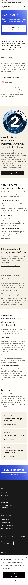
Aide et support (5, 519)
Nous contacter (5, 522)
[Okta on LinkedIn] (8, 552)
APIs (3, 41)
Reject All (14, 576)
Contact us (7, 543)
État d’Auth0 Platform (7, 528)
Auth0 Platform (5, 496)
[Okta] (6, 6)
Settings (14, 580)
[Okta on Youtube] (2, 552)
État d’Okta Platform (7, 525)
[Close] (26, 557)
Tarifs (2, 499)
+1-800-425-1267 (11, 538)
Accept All (14, 573)
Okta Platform (5, 492)
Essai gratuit (4, 502)
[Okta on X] (5, 552)
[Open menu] (24, 6)
